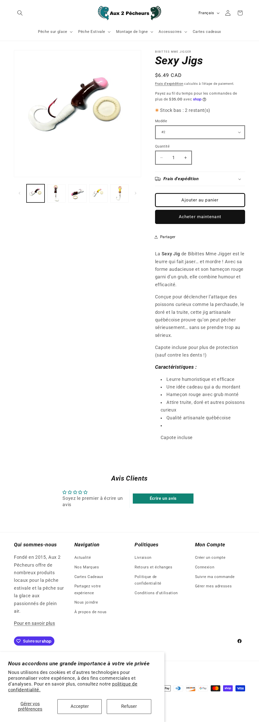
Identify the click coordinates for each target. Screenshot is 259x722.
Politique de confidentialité (148, 580)
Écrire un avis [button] (163, 498)
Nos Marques (86, 567)
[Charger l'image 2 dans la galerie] (56, 193)
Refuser (129, 706)
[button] (20, 13)
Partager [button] (168, 237)
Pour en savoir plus (34, 623)
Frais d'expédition (169, 84)
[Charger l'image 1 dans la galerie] (36, 193)
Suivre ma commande (215, 576)
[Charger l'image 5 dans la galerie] (119, 193)
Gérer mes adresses (213, 586)
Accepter (80, 706)
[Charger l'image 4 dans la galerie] (98, 193)
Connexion (204, 567)
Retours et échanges (153, 567)
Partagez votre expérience (87, 589)
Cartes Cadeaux (88, 576)
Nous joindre (86, 602)
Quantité (162, 146)
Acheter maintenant (200, 216)
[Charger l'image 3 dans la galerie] (77, 193)
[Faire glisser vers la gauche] (19, 193)
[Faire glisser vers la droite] (135, 193)
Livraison (143, 557)
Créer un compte (210, 557)
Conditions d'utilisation (156, 593)
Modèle (161, 121)
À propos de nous (90, 612)
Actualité (82, 557)
